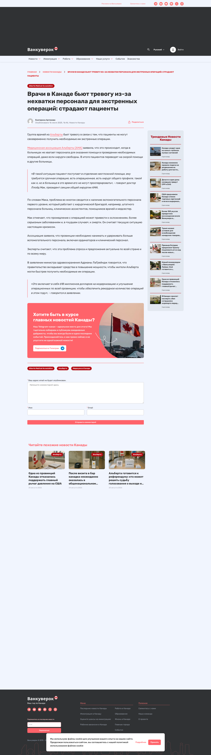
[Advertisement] (105, 28)
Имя (30, 408)
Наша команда (145, 714)
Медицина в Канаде (81, 368)
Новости (33, 59)
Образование (83, 59)
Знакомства (133, 59)
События (120, 59)
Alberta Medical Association (41, 86)
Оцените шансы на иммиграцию (95, 719)
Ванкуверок (32, 740)
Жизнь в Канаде (122, 719)
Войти (181, 50)
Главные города (122, 724)
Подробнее (140, 742)
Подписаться (44, 730)
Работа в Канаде (123, 708)
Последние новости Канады (93, 708)
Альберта (63, 368)
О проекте (143, 719)
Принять (154, 742)
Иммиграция (50, 59)
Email (90, 408)
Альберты (56, 134)
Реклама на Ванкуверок (112, 4)
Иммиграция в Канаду (90, 714)
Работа (66, 59)
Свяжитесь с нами (137, 4)
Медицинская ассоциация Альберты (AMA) (54, 147)
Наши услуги (103, 59)
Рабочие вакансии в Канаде (93, 724)
